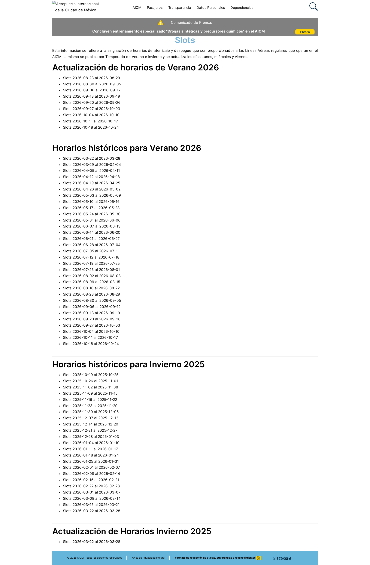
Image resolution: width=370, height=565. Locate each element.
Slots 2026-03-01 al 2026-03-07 (92, 492)
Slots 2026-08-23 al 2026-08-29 (91, 78)
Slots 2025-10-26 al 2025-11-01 (90, 381)
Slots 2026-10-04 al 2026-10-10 (91, 115)
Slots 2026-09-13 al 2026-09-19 (91, 96)
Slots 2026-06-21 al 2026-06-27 (91, 238)
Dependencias (241, 7)
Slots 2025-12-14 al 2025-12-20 (90, 424)
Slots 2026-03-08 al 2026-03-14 (92, 498)
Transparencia (179, 7)
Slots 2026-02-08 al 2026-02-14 (91, 473)
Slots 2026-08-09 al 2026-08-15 (91, 282)
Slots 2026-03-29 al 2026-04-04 (92, 164)
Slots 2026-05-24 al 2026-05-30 (92, 214)
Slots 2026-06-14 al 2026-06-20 (91, 232)
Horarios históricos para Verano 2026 (126, 148)
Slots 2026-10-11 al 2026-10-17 (90, 121)
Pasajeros (155, 7)
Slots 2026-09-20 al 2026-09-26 (92, 102)
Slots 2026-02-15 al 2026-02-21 (91, 480)
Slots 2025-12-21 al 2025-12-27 (90, 430)
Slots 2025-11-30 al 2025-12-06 (91, 412)
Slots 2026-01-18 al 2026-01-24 (91, 455)
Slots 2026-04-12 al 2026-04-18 (91, 177)
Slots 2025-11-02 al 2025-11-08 (90, 387)
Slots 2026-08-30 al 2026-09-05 (92, 84)
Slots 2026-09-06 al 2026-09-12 (92, 90)
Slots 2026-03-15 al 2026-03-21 (91, 505)
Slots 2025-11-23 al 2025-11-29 (90, 406)
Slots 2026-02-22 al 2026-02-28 (91, 486)
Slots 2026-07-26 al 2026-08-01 (91, 270)
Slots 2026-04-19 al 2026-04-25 (91, 183)
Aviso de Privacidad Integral (148, 557)
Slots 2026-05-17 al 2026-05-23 (91, 208)
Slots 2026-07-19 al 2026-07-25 (91, 263)
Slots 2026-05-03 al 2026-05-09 (92, 195)
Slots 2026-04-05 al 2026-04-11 (91, 170)
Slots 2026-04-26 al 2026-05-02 (92, 189)
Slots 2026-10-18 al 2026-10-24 (91, 127)
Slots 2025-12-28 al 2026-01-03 (91, 436)
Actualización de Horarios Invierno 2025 (131, 531)
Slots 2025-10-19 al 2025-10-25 (90, 375)
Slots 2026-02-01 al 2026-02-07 (91, 467)
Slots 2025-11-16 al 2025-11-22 (90, 399)
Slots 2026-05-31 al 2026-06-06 (92, 220)
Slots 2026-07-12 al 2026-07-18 (91, 257)
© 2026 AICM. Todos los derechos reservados (94, 557)
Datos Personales (211, 7)
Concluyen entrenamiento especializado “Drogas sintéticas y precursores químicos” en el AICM (178, 31)
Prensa (305, 32)
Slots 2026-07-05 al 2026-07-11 (91, 251)
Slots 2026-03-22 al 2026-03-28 (91, 158)
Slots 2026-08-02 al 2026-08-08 (92, 276)
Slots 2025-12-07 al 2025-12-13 (90, 418)
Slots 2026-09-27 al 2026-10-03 (91, 109)
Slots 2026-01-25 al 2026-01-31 (91, 461)
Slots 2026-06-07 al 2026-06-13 (92, 226)
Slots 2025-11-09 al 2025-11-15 (90, 393)
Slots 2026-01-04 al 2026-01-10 (91, 443)
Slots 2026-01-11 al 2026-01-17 (90, 449)
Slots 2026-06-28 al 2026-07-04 (92, 245)
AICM (137, 7)
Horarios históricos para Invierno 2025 (128, 364)
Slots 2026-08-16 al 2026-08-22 (91, 288)
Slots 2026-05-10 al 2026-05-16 (91, 201)
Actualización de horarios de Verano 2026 (135, 67)
